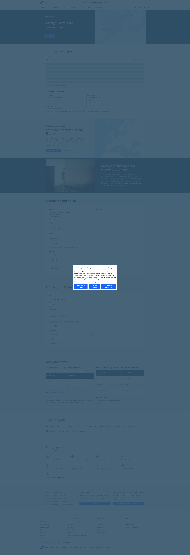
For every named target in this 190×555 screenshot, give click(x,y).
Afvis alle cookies (94, 286)
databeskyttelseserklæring (103, 282)
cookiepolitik (91, 282)
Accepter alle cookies (81, 286)
